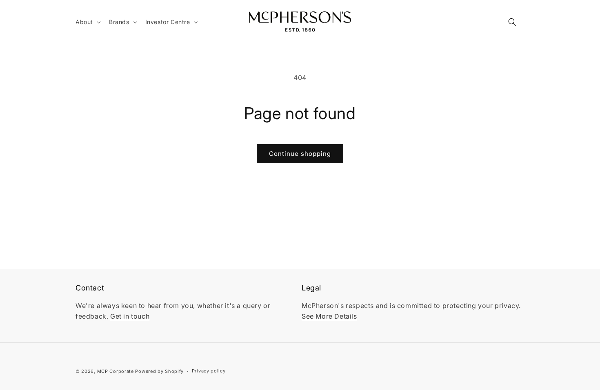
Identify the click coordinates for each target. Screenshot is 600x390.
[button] (87, 22)
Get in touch (129, 316)
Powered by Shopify (159, 371)
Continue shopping (300, 153)
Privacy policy (209, 371)
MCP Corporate (115, 371)
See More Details (329, 316)
